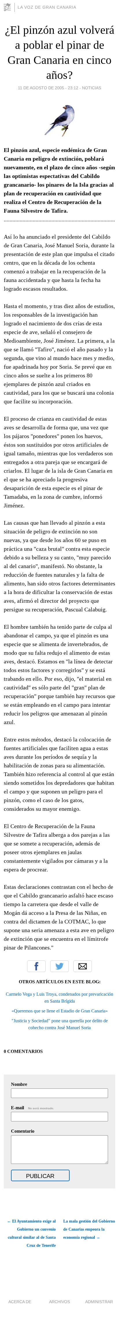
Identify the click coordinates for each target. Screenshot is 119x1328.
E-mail (32, 1107)
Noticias (91, 88)
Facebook (36, 966)
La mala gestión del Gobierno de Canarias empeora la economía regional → (89, 1229)
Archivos (59, 1301)
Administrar (99, 1301)
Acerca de (19, 1301)
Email (82, 966)
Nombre (19, 1084)
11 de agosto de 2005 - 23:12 (48, 88)
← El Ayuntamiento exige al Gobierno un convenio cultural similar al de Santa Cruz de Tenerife (31, 1233)
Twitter (59, 966)
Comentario (22, 1131)
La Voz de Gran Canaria (47, 7)
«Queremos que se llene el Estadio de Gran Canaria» (60, 1010)
